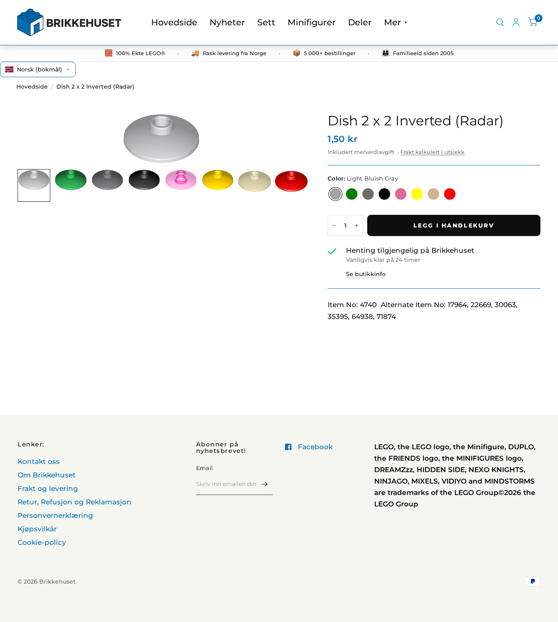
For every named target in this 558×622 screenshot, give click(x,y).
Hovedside (174, 22)
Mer (392, 22)
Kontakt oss (39, 461)
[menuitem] (174, 22)
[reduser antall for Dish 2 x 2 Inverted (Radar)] (334, 225)
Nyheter (227, 22)
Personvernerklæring (55, 515)
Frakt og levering (48, 488)
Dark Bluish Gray (368, 194)
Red (450, 194)
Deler (360, 22)
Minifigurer (312, 22)
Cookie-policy (42, 542)
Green (351, 194)
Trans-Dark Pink (400, 194)
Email (204, 468)
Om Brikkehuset (47, 475)
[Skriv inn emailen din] (265, 484)
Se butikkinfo (366, 274)
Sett (266, 22)
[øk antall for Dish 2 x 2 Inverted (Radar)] (356, 225)
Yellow (417, 194)
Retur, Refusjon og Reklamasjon (75, 502)
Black (384, 194)
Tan (433, 194)
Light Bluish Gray (335, 194)
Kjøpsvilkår (37, 529)
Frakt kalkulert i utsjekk (432, 152)
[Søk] (500, 22)
